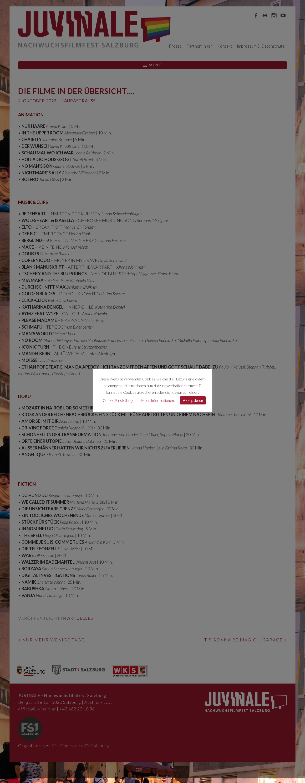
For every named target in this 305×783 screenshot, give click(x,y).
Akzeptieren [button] (193, 400)
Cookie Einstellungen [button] (119, 400)
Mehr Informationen (157, 400)
